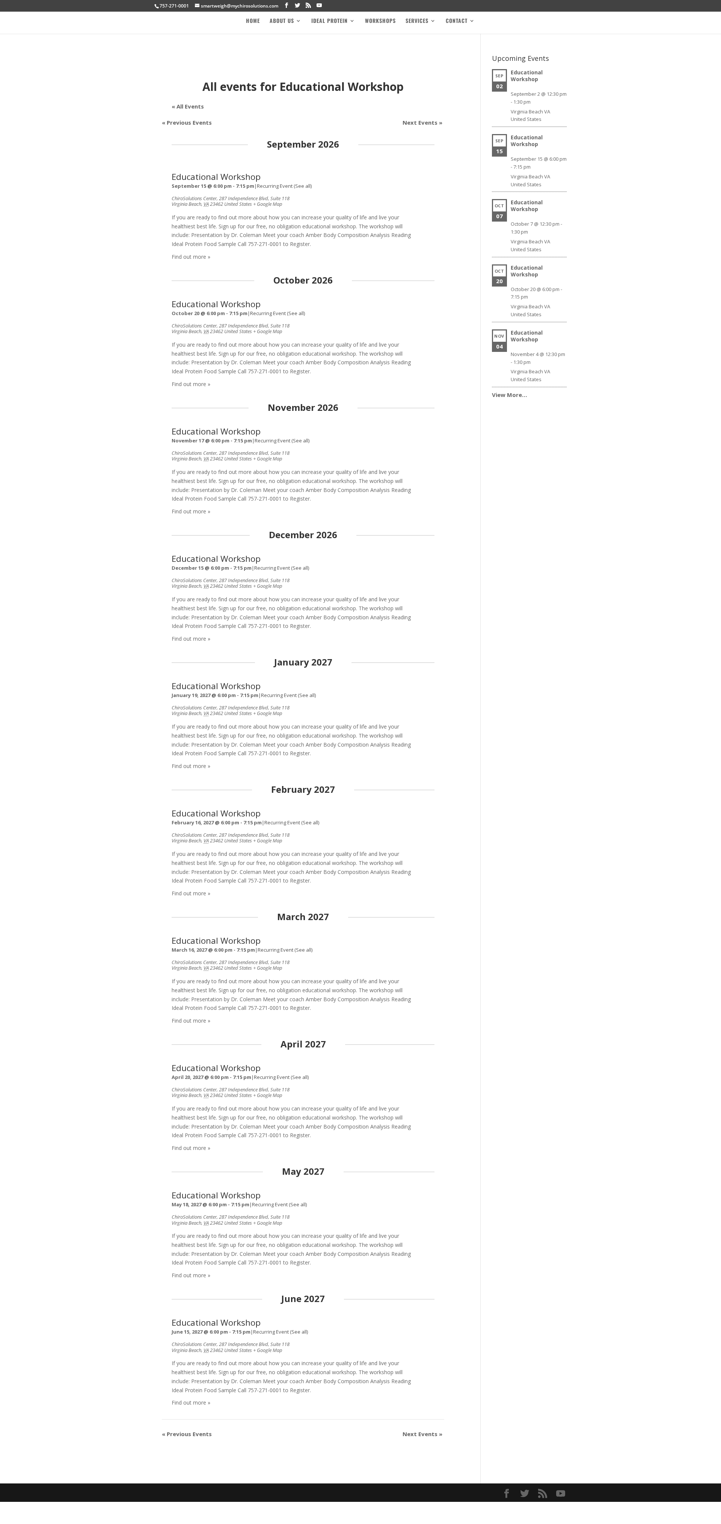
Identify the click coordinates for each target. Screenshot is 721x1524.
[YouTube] (319, 5)
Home (253, 21)
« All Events (188, 106)
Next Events (422, 122)
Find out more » (191, 256)
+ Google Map (267, 204)
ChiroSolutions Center (194, 198)
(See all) (303, 186)
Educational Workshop (216, 177)
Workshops (380, 21)
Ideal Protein (329, 21)
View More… (509, 394)
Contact (457, 21)
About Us (282, 21)
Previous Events (187, 122)
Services (417, 21)
